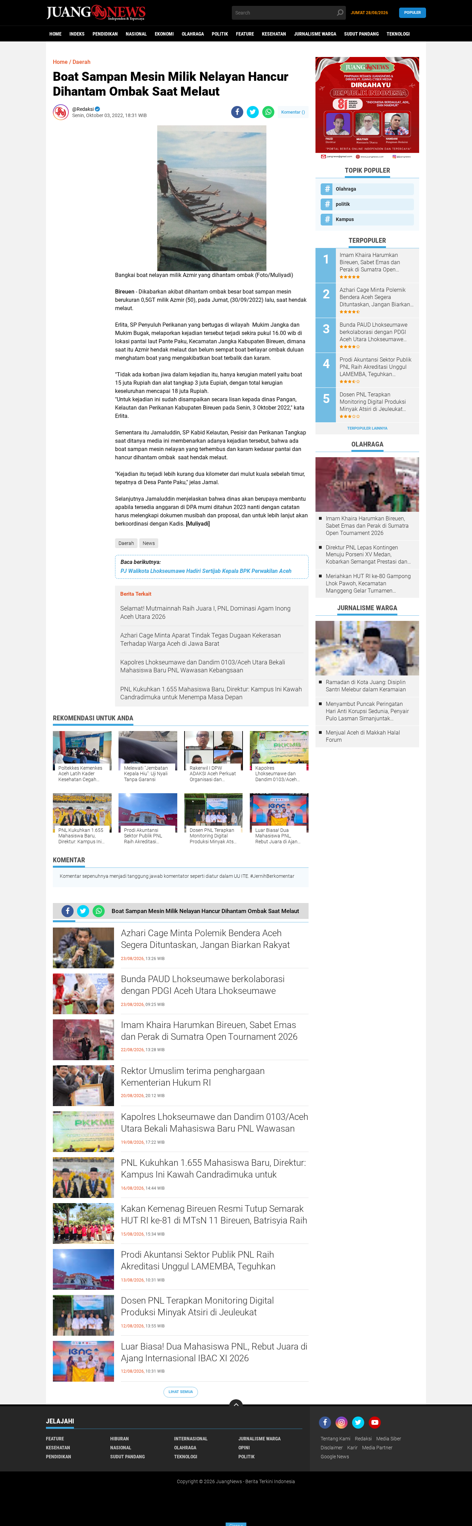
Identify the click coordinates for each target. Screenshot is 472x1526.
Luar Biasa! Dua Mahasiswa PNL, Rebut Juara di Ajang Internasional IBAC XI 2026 (214, 1352)
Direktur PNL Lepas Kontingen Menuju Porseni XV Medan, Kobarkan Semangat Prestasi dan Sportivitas (366, 555)
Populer (412, 12)
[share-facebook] (237, 112)
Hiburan (119, 1438)
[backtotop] (236, 1406)
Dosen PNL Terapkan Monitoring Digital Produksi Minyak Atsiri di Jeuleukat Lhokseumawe (197, 1312)
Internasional (191, 1438)
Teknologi (398, 34)
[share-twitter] (253, 112)
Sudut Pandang (361, 34)
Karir (352, 1447)
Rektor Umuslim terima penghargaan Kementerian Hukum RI (193, 1077)
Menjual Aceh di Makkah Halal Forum (363, 736)
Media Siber (388, 1438)
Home (55, 34)
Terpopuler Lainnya (367, 428)
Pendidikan (105, 34)
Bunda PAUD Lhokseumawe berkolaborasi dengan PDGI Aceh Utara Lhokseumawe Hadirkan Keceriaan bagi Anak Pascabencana (209, 991)
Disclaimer (332, 1447)
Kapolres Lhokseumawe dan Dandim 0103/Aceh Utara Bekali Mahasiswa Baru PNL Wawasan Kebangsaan (214, 1128)
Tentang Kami (335, 1438)
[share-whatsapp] (268, 112)
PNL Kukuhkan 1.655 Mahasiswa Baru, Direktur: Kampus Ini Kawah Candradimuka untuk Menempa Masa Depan (213, 1174)
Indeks (77, 34)
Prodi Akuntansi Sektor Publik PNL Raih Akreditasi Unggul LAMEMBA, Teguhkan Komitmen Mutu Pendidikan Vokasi (198, 1266)
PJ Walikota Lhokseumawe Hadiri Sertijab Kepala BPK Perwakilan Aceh (206, 571)
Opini (244, 1447)
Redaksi (363, 1438)
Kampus (345, 219)
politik (220, 34)
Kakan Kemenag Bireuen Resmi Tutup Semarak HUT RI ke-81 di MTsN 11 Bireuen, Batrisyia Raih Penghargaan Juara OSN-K (214, 1220)
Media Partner (377, 1447)
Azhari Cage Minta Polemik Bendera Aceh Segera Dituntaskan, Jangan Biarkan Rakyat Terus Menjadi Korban (205, 945)
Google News (335, 1456)
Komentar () (293, 112)
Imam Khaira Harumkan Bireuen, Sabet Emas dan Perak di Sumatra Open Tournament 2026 (209, 1031)
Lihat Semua (181, 1392)
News (149, 543)
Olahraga (193, 34)
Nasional (136, 34)
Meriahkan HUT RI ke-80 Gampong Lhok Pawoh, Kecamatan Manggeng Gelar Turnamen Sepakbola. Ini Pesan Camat (368, 583)
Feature (245, 34)
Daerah (126, 543)
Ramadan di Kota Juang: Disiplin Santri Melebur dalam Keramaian (366, 686)
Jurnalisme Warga (315, 34)
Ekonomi (164, 34)
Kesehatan (274, 34)
